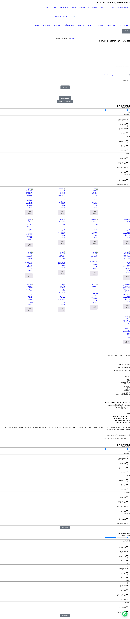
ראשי (128, 379)
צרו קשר (47, 7)
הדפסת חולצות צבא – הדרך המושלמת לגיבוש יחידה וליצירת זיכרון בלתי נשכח (107, 78)
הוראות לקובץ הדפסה (78, 7)
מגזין (55, 7)
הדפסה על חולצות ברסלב (122, 407)
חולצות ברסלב (69, 25)
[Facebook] (118, 11)
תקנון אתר (127, 390)
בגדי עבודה (81, 25)
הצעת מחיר (103, 7)
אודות (112, 7)
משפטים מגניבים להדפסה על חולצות (119, 405)
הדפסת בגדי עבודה (121, 418)
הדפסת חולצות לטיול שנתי (117, 402)
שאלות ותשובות (125, 382)
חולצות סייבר (46, 25)
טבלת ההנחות (92, 7)
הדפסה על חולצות (122, 7)
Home (72, 38)
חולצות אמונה (58, 25)
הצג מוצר (94, 212)
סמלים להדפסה (125, 408)
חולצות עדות (99, 25)
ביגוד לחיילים (124, 25)
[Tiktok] (128, 11)
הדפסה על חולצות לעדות (122, 404)
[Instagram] (123, 11)
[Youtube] (113, 11)
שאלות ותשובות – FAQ (123, 395)
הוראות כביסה (64, 7)
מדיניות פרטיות (125, 392)
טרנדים (90, 25)
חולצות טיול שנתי (112, 25)
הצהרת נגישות (125, 393)
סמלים (37, 25)
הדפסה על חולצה (121, 416)
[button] (125, 614)
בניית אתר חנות (125, 438)
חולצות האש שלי (122, 420)
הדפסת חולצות (123, 422)
